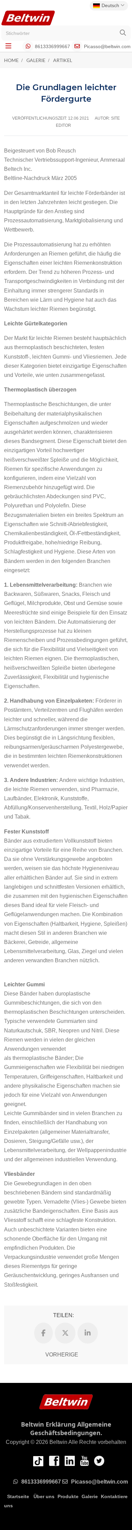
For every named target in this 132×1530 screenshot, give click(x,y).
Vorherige (61, 1354)
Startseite (18, 1496)
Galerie (90, 1496)
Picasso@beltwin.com (107, 46)
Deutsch (110, 5)
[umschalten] (8, 46)
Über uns (44, 1496)
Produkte (68, 1496)
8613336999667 (52, 46)
